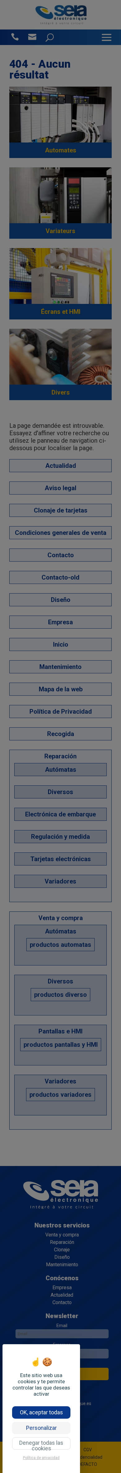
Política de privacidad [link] (41, 1458)
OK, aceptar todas (41, 1412)
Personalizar (41, 1428)
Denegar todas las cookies (41, 1444)
